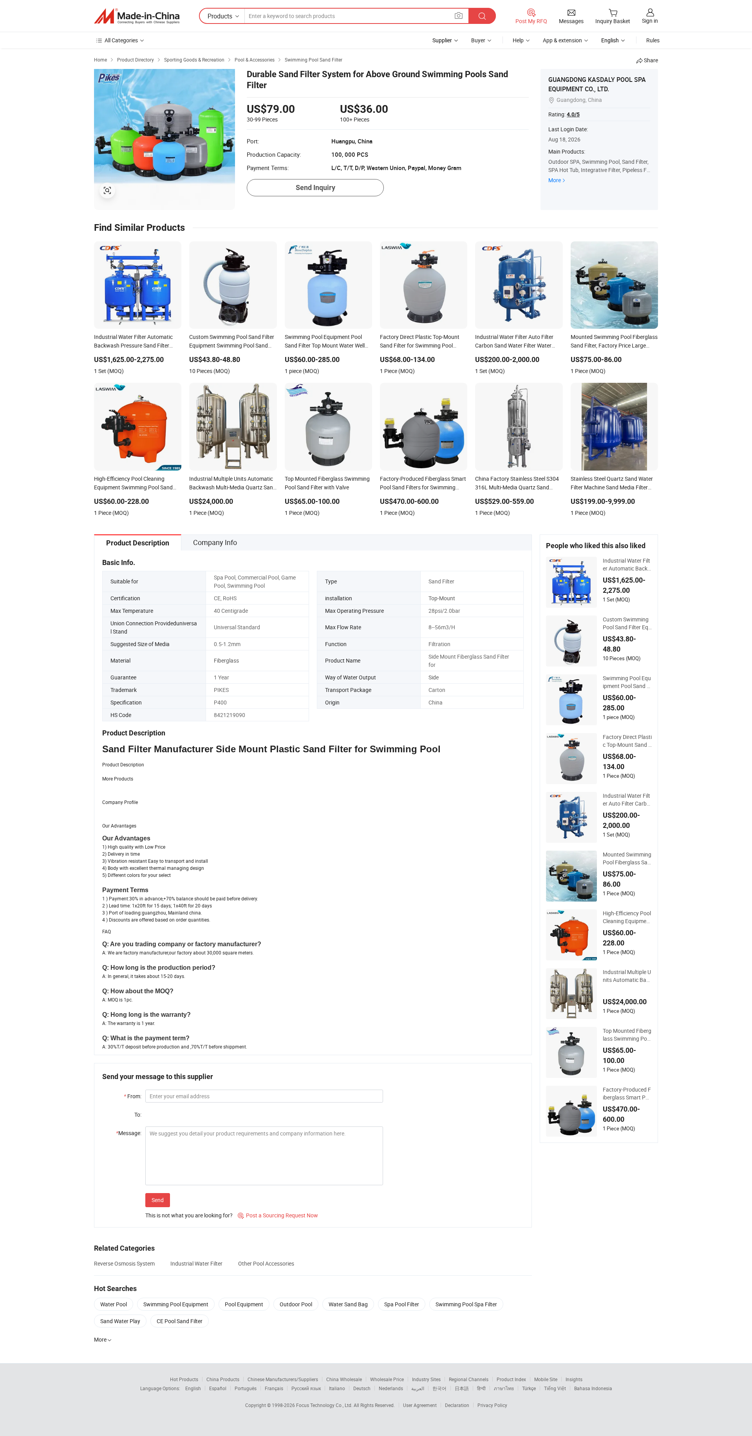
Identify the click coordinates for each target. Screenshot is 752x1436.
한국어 (439, 1388)
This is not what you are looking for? (189, 1215)
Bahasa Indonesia (593, 1388)
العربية (417, 1388)
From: (132, 1096)
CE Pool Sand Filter (179, 1321)
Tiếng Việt (555, 1388)
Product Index (511, 1379)
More (554, 180)
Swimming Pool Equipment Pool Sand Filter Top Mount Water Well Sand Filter (627, 682)
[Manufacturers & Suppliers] (136, 16)
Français (274, 1388)
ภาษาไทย (504, 1388)
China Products (222, 1379)
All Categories (121, 40)
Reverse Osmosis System (124, 1263)
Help (518, 40)
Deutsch (362, 1388)
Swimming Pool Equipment (175, 1304)
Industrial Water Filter (196, 1263)
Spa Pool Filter (401, 1304)
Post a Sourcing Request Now (278, 1215)
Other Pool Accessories (266, 1263)
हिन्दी (481, 1388)
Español (217, 1388)
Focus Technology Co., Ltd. (325, 1405)
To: (137, 1114)
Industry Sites (426, 1379)
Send (158, 1200)
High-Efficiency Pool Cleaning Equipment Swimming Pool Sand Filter (627, 917)
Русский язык (306, 1388)
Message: (128, 1133)
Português (246, 1388)
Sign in (650, 20)
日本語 (462, 1388)
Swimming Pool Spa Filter (466, 1304)
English (193, 1388)
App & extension (562, 40)
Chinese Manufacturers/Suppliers (283, 1379)
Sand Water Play (120, 1321)
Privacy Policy (492, 1405)
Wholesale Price (387, 1379)
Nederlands (391, 1388)
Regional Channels (468, 1379)
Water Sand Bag (348, 1304)
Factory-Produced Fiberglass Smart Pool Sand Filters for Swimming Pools (627, 1093)
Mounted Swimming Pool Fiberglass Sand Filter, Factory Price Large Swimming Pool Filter (627, 858)
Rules (653, 40)
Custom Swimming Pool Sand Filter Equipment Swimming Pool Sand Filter (627, 623)
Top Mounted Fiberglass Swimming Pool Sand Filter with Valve (627, 1035)
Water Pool (113, 1304)
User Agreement (420, 1405)
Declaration (457, 1405)
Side (433, 677)
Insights (574, 1379)
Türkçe (529, 1388)
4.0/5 (573, 114)
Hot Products (184, 1379)
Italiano (337, 1388)
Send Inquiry (315, 187)
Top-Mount (441, 598)
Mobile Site (545, 1379)
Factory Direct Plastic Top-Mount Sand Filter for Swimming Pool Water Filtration (627, 741)
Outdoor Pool (296, 1304)
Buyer (478, 40)
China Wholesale (344, 1379)
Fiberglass (226, 660)
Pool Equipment (244, 1304)
